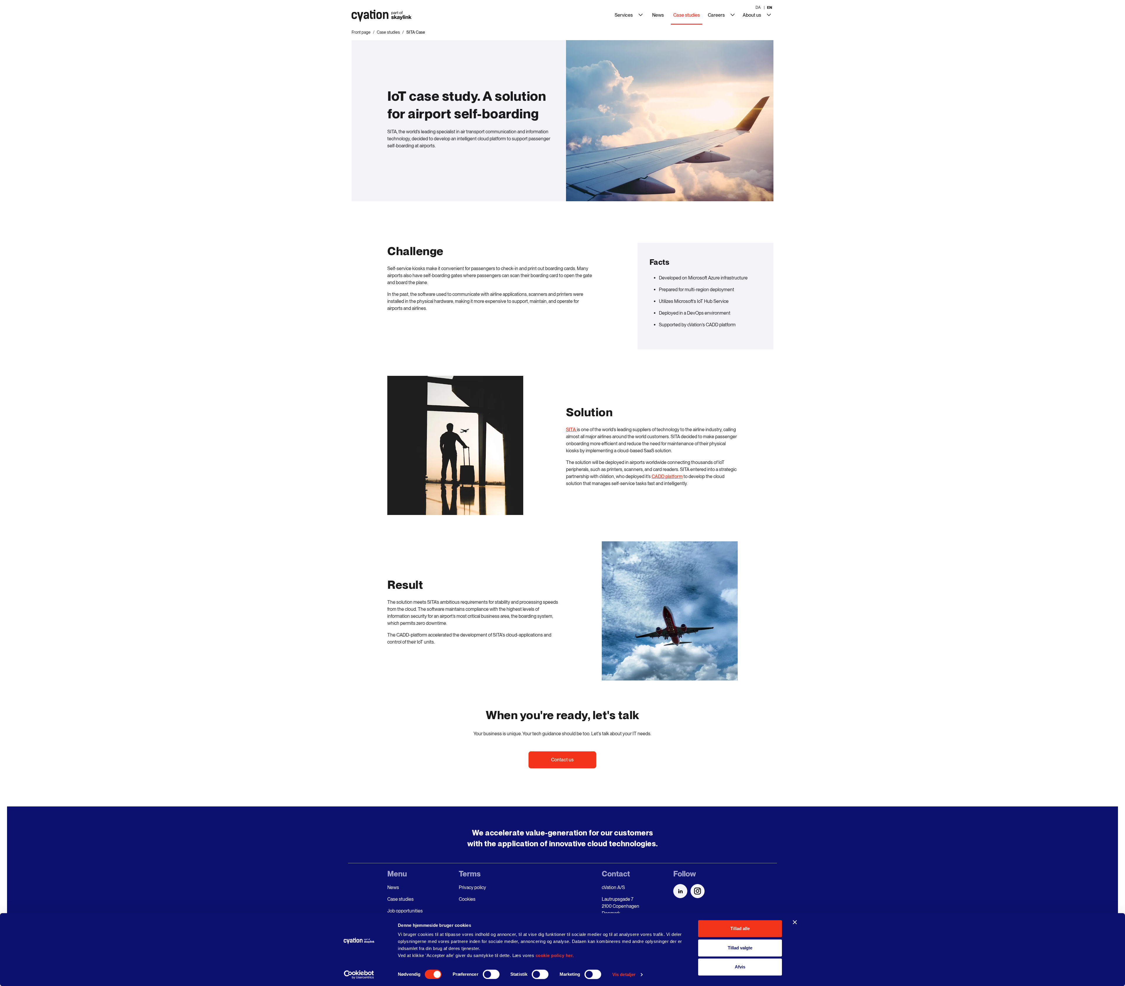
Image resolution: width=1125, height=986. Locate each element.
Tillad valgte (740, 947)
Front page (361, 32)
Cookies (467, 899)
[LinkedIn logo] (680, 891)
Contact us (562, 759)
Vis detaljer (623, 974)
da (758, 7)
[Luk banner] (795, 922)
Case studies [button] (687, 15)
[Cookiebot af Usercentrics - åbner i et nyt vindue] (359, 974)
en (769, 7)
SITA (571, 429)
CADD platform (667, 476)
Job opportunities (405, 911)
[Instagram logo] (698, 891)
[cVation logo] (379, 17)
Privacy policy (472, 887)
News (393, 887)
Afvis (740, 966)
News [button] (658, 15)
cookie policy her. (555, 955)
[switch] (491, 974)
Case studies (388, 32)
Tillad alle (740, 928)
